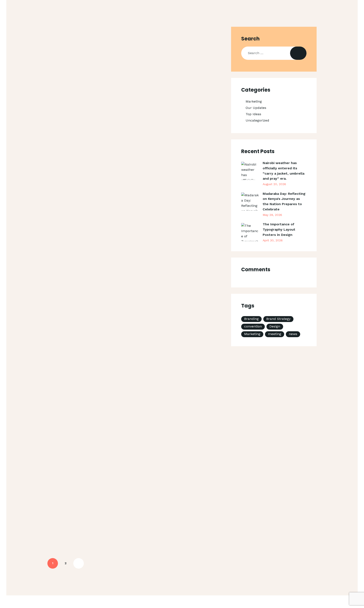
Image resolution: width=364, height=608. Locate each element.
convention (253, 326)
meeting (274, 334)
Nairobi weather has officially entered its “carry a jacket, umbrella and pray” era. (283, 170)
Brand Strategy (278, 319)
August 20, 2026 (274, 184)
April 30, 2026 (273, 240)
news (293, 334)
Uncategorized (257, 120)
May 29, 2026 (272, 214)
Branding (251, 319)
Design (274, 326)
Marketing (254, 101)
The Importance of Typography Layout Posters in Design (279, 229)
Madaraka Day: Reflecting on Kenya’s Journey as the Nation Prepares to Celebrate (284, 201)
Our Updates (256, 108)
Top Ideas (253, 114)
